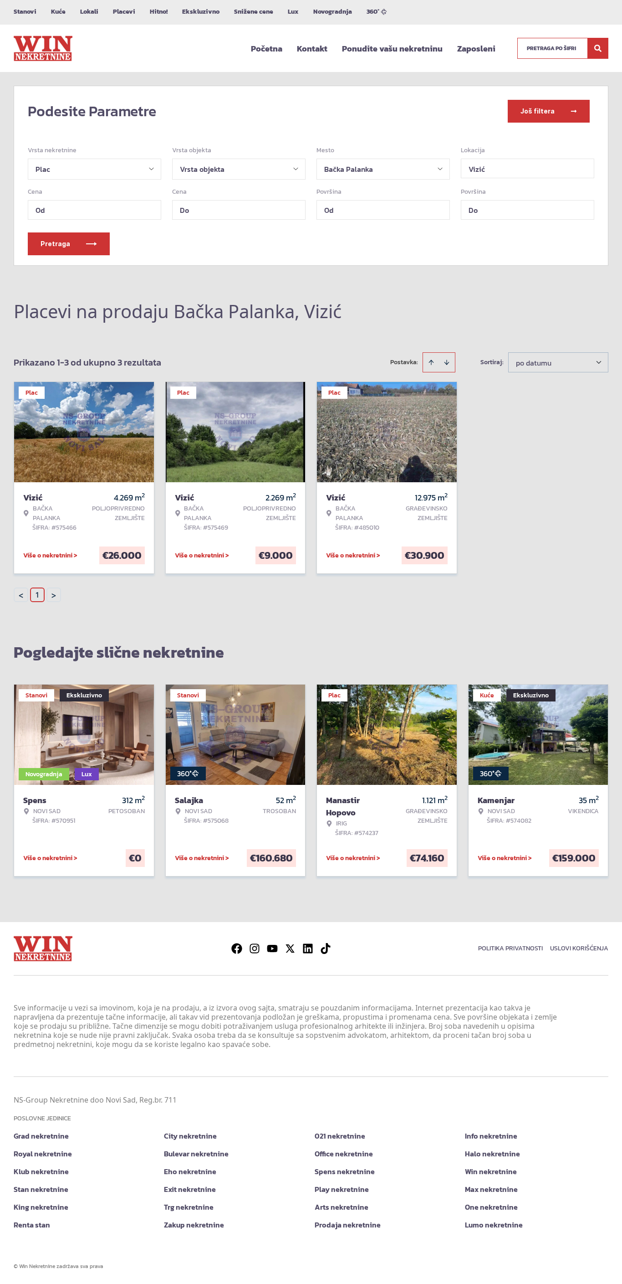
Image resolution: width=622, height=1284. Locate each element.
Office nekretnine (344, 1153)
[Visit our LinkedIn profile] (307, 948)
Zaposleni (476, 48)
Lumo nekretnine (494, 1224)
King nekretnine (41, 1206)
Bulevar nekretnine (196, 1153)
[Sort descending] (447, 362)
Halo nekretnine (492, 1153)
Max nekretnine (491, 1189)
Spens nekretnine (345, 1171)
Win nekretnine (491, 1171)
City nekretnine (190, 1135)
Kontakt (312, 48)
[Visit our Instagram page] (254, 948)
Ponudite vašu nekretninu (392, 48)
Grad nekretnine (41, 1135)
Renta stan (32, 1224)
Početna (266, 48)
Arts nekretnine (341, 1206)
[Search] (597, 48)
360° (373, 11)
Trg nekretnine (189, 1206)
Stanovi (25, 11)
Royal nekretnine (43, 1153)
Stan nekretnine (41, 1189)
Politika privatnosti (510, 948)
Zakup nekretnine (194, 1224)
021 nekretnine (340, 1135)
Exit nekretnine (190, 1189)
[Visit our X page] (290, 948)
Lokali (89, 11)
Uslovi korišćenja (579, 948)
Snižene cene (253, 11)
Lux (293, 11)
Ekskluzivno (200, 11)
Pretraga (55, 244)
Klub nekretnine (41, 1171)
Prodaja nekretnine (348, 1224)
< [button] (21, 595)
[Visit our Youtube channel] (272, 948)
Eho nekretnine (190, 1171)
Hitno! (159, 11)
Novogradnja (332, 11)
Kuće (58, 11)
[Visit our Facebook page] (236, 948)
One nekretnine (491, 1206)
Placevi (124, 11)
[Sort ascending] (431, 362)
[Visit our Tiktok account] (325, 948)
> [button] (53, 595)
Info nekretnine (491, 1135)
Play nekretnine (342, 1189)
